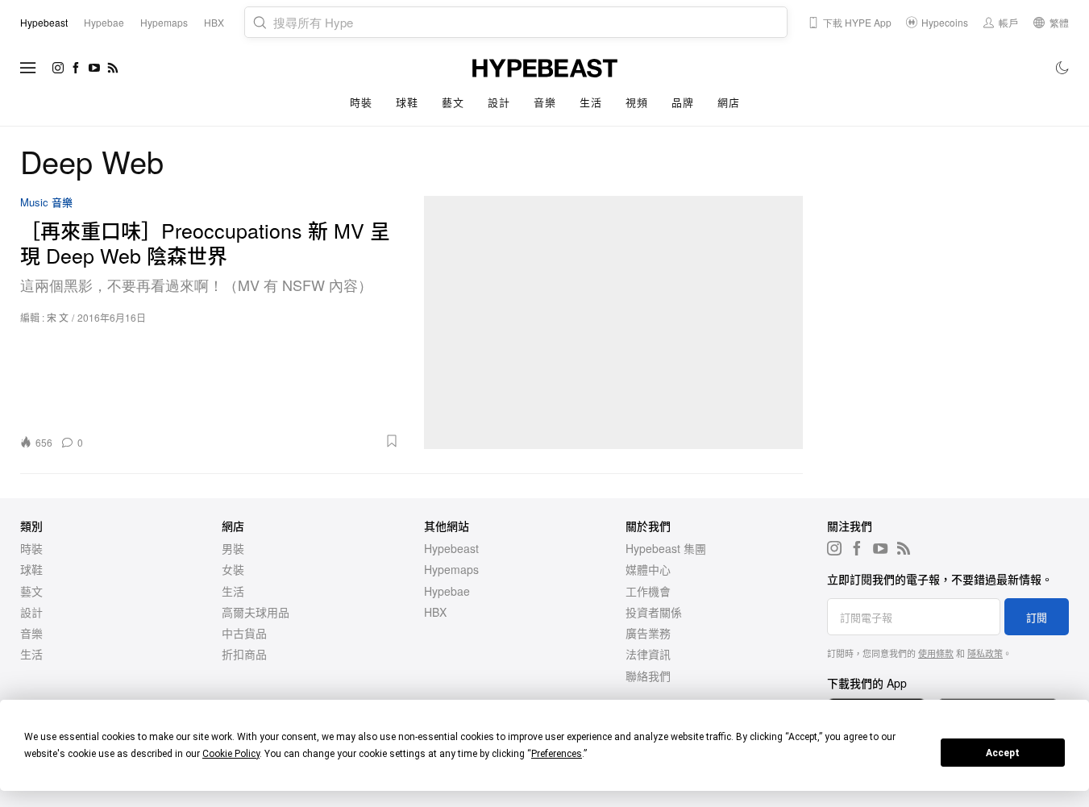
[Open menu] (28, 68)
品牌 (682, 102)
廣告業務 (648, 633)
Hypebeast (451, 548)
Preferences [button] (556, 753)
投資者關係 (654, 612)
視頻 (636, 102)
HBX (435, 612)
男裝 (233, 548)
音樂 (544, 102)
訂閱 (1036, 617)
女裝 (233, 569)
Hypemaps (451, 569)
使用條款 (936, 653)
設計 (498, 102)
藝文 (452, 102)
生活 (590, 102)
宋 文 (58, 317)
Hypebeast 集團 (666, 548)
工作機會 (648, 591)
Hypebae (447, 591)
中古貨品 (244, 633)
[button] (247, 441)
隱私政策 (985, 653)
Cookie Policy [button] (231, 753)
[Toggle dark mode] (1063, 67)
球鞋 (407, 102)
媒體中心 (648, 569)
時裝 (361, 102)
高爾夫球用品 (255, 612)
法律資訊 (648, 654)
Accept (1003, 753)
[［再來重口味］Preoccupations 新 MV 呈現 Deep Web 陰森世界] (614, 322)
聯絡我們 (648, 676)
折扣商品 (244, 654)
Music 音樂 (46, 203)
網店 (728, 102)
